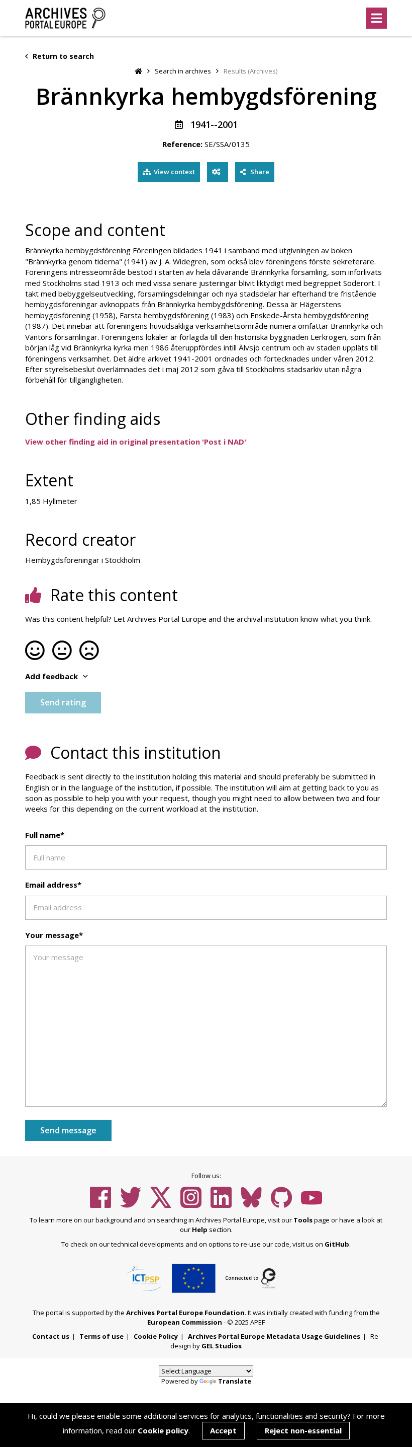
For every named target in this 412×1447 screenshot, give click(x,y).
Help (200, 1229)
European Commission (184, 1322)
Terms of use (101, 1336)
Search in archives (183, 71)
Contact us (50, 1336)
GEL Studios (221, 1345)
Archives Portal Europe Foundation (185, 1312)
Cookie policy (163, 1430)
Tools (303, 1219)
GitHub (337, 1244)
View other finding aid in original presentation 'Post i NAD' (135, 442)
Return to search (62, 56)
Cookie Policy (156, 1336)
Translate (234, 1381)
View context (174, 171)
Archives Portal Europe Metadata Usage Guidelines (274, 1336)
